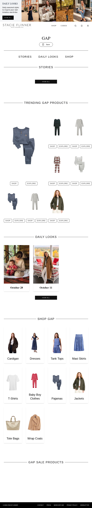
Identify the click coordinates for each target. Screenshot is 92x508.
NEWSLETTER (84, 505)
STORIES (25, 56)
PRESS (49, 505)
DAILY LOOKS (48, 56)
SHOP (69, 56)
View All (46, 81)
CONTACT (40, 505)
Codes (64, 26)
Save (48, 44)
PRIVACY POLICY (72, 505)
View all (8, 17)
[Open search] (75, 26)
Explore (31, 183)
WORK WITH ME (59, 505)
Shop (53, 26)
